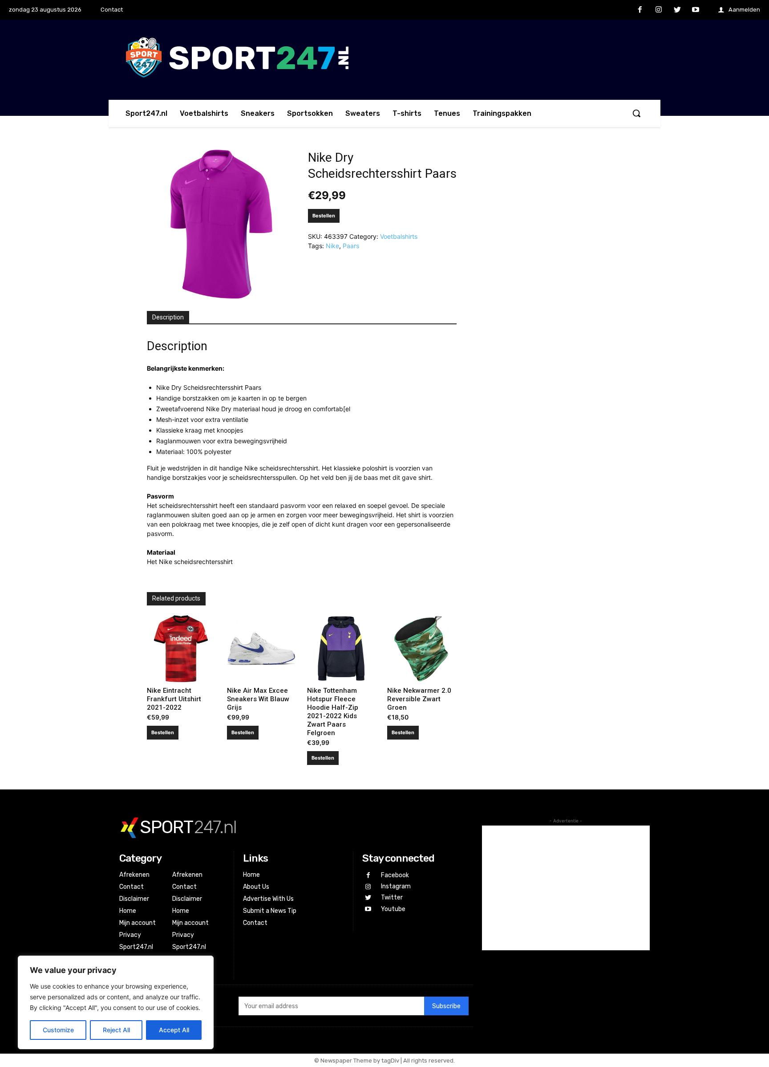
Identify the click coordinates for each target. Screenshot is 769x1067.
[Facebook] (640, 10)
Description (168, 317)
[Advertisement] (566, 888)
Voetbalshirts (398, 236)
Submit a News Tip (269, 911)
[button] (636, 113)
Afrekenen (134, 875)
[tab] (168, 317)
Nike (332, 245)
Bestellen (323, 216)
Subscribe (446, 1006)
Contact (131, 887)
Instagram (396, 886)
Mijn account (137, 923)
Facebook (395, 875)
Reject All (116, 1030)
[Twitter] (677, 10)
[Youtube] (695, 10)
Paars (351, 245)
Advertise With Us (268, 899)
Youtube (393, 909)
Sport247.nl (136, 947)
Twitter (392, 897)
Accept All (174, 1030)
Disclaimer (134, 899)
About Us (256, 887)
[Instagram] (658, 10)
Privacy (130, 935)
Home (127, 911)
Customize (58, 1030)
